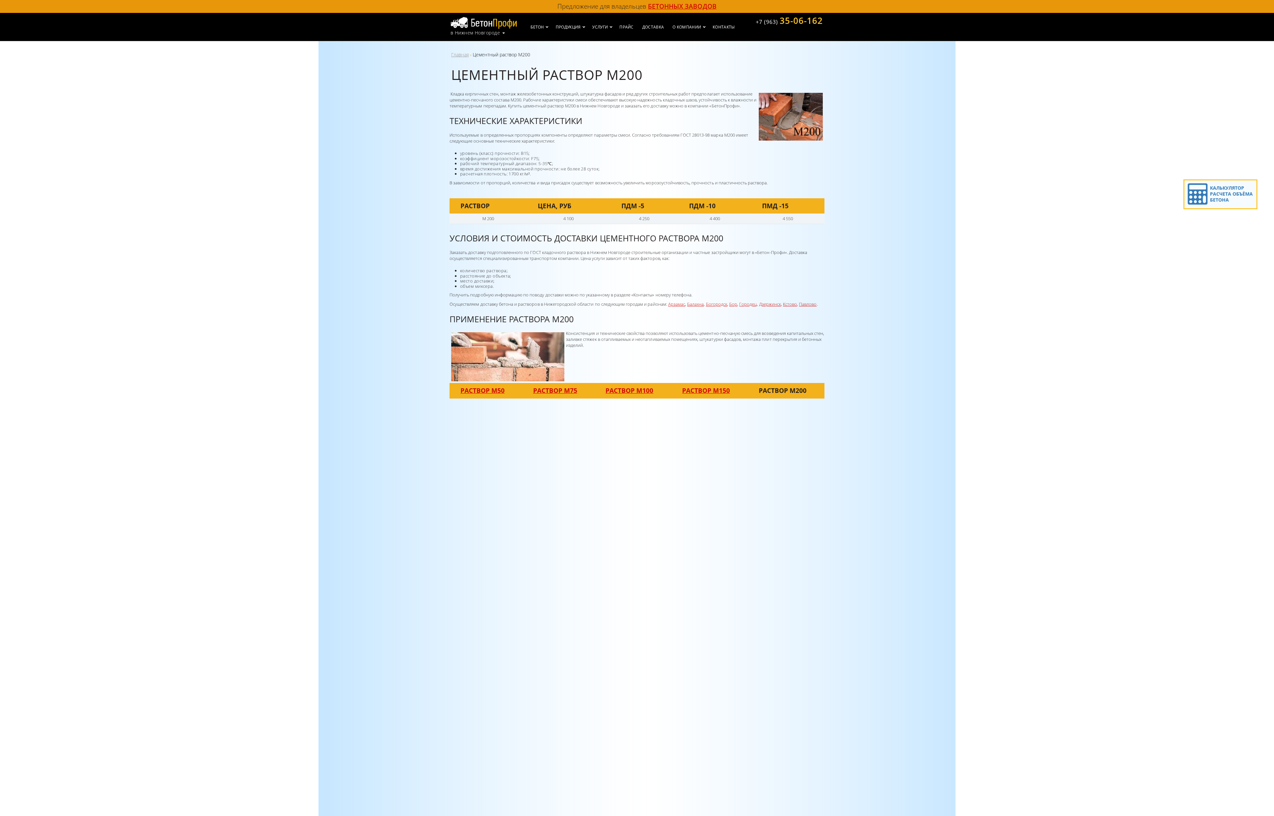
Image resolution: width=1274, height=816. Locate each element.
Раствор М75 (555, 390)
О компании (686, 27)
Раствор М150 (706, 390)
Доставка (653, 27)
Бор (733, 304)
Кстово (790, 304)
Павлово (807, 304)
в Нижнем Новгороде (475, 33)
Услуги (600, 27)
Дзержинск (770, 304)
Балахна (695, 304)
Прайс (626, 27)
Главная (460, 54)
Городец (748, 304)
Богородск (716, 304)
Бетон (537, 27)
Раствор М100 (629, 390)
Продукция (568, 27)
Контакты (724, 27)
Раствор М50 (482, 390)
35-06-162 (789, 20)
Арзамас (676, 304)
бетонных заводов (682, 6)
